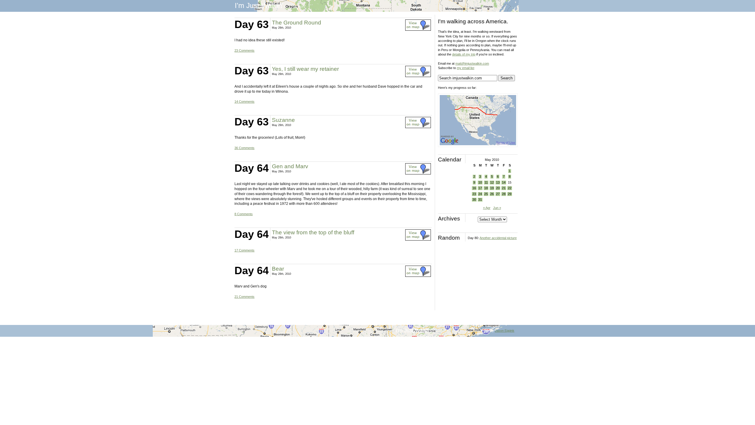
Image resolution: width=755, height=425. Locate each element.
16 (474, 188)
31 (480, 199)
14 (503, 182)
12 (492, 182)
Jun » (497, 208)
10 (480, 182)
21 (503, 188)
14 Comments (244, 101)
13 (498, 182)
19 (492, 188)
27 (498, 194)
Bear (278, 269)
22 (509, 188)
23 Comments (244, 50)
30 (474, 199)
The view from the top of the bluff (313, 232)
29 (509, 194)
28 (503, 194)
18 (486, 188)
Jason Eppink (504, 330)
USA (292, 7)
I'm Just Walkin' (259, 5)
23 (474, 194)
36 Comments (244, 148)
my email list (465, 68)
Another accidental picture (498, 238)
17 (480, 188)
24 (480, 194)
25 (486, 194)
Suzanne (283, 120)
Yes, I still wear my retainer (305, 69)
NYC (303, 7)
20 (498, 188)
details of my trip (463, 54)
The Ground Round (296, 22)
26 (492, 194)
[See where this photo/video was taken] (418, 29)
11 (486, 182)
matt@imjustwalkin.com (472, 63)
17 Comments (244, 250)
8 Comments (243, 214)
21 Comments (244, 296)
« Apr (486, 208)
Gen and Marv (290, 166)
